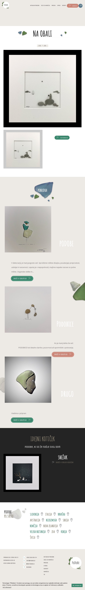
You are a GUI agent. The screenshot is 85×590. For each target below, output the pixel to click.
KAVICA (63, 457)
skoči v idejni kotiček (64, 462)
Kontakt (64, 5)
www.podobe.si (30, 564)
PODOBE (66, 243)
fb (81, 5)
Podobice (65, 323)
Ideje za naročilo (45, 5)
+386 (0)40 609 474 (31, 557)
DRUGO (67, 393)
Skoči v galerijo (20, 278)
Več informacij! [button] (7, 587)
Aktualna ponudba (34, 5)
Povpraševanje (64, 138)
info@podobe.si (30, 560)
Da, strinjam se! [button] (77, 585)
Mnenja (53, 5)
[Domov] (5, 5)
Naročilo (74, 6)
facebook (28, 567)
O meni (58, 5)
